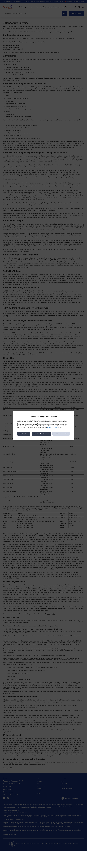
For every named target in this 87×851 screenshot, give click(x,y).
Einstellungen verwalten (61, 433)
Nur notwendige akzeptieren (41, 433)
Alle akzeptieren (23, 433)
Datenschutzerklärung (52, 427)
